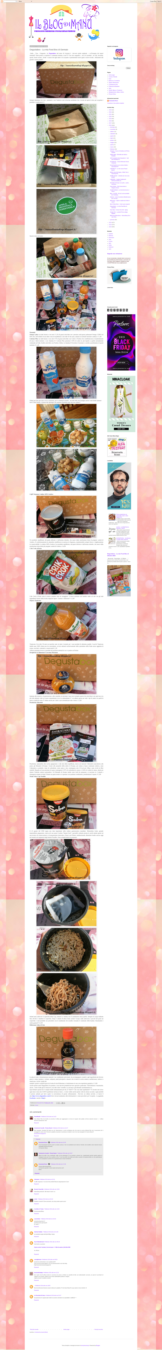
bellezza (111, 235)
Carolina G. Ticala (39, 1209)
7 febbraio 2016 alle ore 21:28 (50, 1232)
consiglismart (37, 1259)
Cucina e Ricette (113, 77)
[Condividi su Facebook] (62, 1103)
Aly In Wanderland (39, 1241)
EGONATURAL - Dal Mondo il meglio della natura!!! (123, 539)
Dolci (110, 78)
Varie (110, 88)
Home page (66, 1329)
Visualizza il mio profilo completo (115, 103)
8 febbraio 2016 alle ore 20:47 (53, 1295)
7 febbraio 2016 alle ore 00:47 (64, 1153)
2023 (110, 110)
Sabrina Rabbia (38, 1232)
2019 (110, 118)
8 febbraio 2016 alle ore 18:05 (42, 1285)
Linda (35, 1199)
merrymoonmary (85, 1345)
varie (110, 249)
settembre (113, 133)
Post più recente (34, 1329)
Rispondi (36, 1123)
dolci (110, 243)
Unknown (36, 1179)
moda (110, 245)
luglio (111, 138)
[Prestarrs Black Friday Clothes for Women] (121, 370)
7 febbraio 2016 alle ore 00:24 (45, 1199)
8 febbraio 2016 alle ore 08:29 (49, 1259)
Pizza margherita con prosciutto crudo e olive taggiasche (122, 516)
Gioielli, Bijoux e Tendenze (115, 90)
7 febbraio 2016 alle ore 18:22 (48, 1219)
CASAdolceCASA (113, 84)
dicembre (112, 127)
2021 (110, 114)
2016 (110, 125)
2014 (110, 224)
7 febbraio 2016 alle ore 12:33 (51, 1209)
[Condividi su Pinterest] (64, 1103)
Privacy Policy (112, 94)
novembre (113, 129)
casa (110, 239)
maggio (112, 142)
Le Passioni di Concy (39, 1295)
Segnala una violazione (114, 253)
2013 (110, 226)
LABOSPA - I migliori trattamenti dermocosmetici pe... (118, 180)
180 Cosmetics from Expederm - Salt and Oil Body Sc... (119, 158)
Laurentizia (37, 1219)
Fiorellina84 (37, 1116)
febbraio (112, 149)
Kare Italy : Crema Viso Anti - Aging (119, 210)
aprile (111, 144)
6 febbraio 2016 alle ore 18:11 (47, 1179)
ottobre (112, 131)
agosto (112, 136)
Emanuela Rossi (43, 1142)
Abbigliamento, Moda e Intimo (116, 92)
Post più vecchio (98, 1329)
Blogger (98, 1345)
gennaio (112, 219)
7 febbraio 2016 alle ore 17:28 (58, 1164)
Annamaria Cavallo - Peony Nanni (43, 1128)
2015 (110, 222)
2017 (110, 123)
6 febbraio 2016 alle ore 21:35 (58, 1142)
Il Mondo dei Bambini (114, 86)
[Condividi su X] (61, 1103)
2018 (110, 121)
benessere (111, 237)
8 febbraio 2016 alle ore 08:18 (52, 1241)
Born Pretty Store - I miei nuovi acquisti (120, 204)
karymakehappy (38, 1272)
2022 (110, 112)
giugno (112, 140)
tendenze (111, 247)
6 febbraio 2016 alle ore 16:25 (48, 1116)
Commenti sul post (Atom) (41, 1332)
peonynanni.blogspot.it (40, 1133)
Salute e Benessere (114, 82)
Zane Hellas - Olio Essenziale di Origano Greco (118, 187)
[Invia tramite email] (57, 1103)
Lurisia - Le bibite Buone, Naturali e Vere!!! (122, 527)
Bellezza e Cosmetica (114, 80)
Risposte (38, 1139)
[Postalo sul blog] (59, 1103)
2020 (110, 116)
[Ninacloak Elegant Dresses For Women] (121, 431)
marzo (112, 147)
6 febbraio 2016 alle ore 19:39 (51, 1189)
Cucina (36, 1105)
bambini (111, 233)
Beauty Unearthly (39, 1189)
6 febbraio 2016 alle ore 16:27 (60, 1128)
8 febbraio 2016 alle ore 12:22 (51, 1272)
